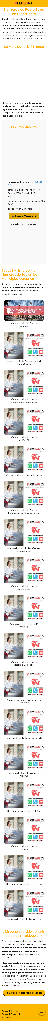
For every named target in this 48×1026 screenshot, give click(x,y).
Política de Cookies (10, 1011)
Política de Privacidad (11, 1014)
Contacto (6, 1017)
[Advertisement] (24, 75)
